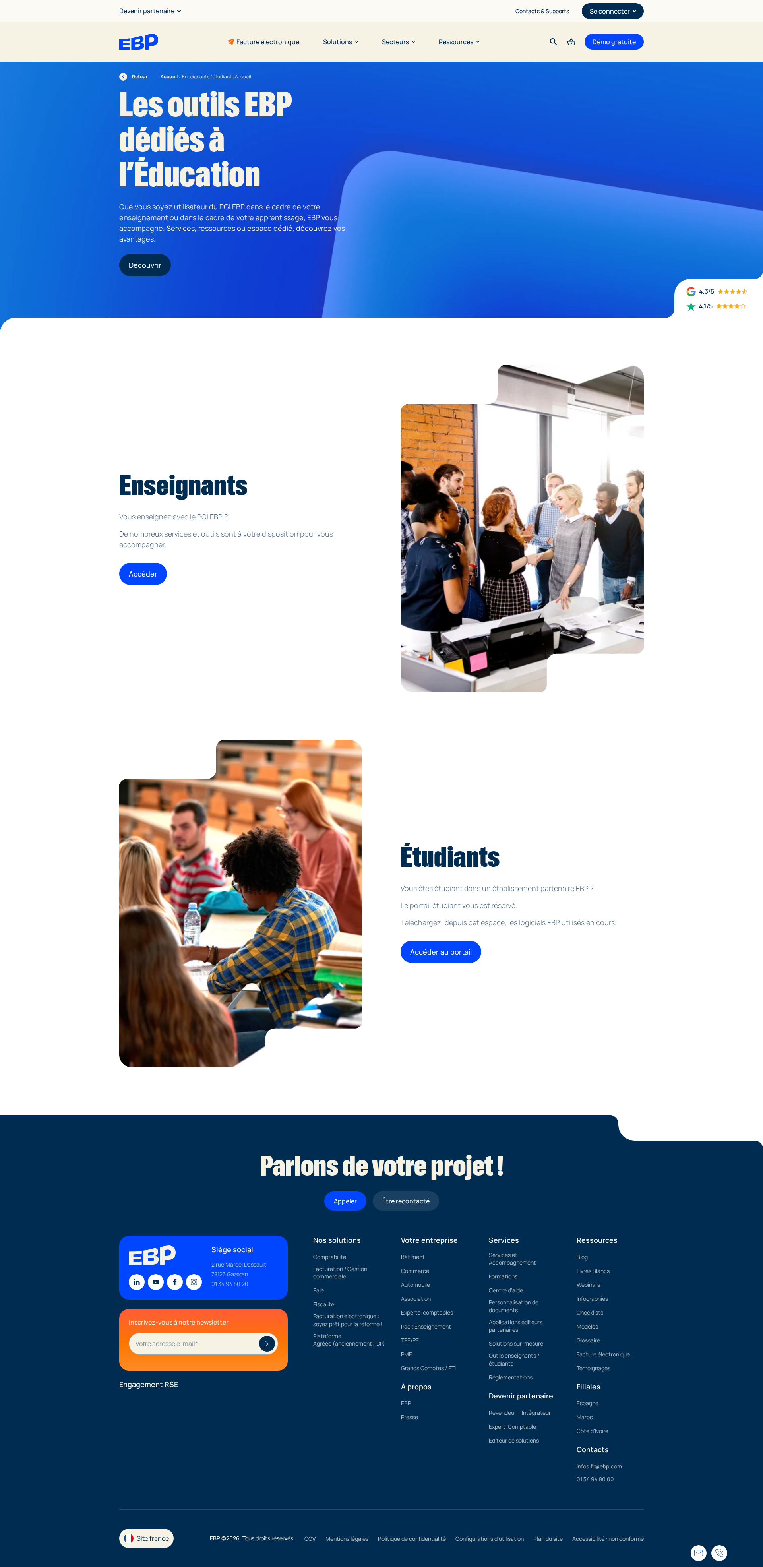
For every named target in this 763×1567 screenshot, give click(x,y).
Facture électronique (267, 41)
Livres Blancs (593, 1271)
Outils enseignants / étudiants (514, 1359)
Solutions (337, 41)
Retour (134, 76)
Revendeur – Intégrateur (520, 1412)
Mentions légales (346, 1539)
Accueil (169, 76)
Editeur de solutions (514, 1440)
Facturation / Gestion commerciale (340, 1272)
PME (406, 1354)
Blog (582, 1257)
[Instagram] (194, 1282)
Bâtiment (413, 1257)
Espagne (587, 1403)
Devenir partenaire (146, 10)
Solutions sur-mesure (516, 1344)
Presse (409, 1417)
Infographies (592, 1298)
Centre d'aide (506, 1290)
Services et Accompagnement (512, 1259)
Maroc (585, 1417)
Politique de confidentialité (412, 1539)
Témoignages (593, 1368)
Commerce (415, 1271)
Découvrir (145, 265)
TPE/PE (410, 1340)
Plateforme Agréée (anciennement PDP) (349, 1340)
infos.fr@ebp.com (599, 1466)
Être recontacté (406, 1201)
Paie (318, 1290)
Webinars (588, 1284)
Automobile (415, 1284)
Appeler (345, 1201)
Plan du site (548, 1539)
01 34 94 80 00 (595, 1479)
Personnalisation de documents (513, 1306)
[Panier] (571, 41)
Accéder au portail (441, 952)
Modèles (587, 1326)
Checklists (590, 1312)
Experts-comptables (427, 1312)
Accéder (143, 574)
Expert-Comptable (512, 1426)
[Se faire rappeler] (699, 1553)
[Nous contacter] (719, 1553)
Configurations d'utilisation (489, 1539)
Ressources (456, 41)
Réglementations (511, 1377)
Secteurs (395, 41)
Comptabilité (329, 1257)
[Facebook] (175, 1282)
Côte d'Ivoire (592, 1431)
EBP (406, 1403)
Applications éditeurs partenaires (515, 1326)
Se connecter (610, 11)
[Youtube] (156, 1282)
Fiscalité (323, 1304)
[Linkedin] (137, 1282)
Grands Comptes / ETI (428, 1368)
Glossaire (588, 1340)
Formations (503, 1276)
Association (416, 1298)
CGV (310, 1539)
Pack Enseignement (426, 1326)
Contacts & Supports (542, 11)
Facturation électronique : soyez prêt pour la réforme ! (347, 1320)
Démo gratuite (614, 41)
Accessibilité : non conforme (608, 1539)
